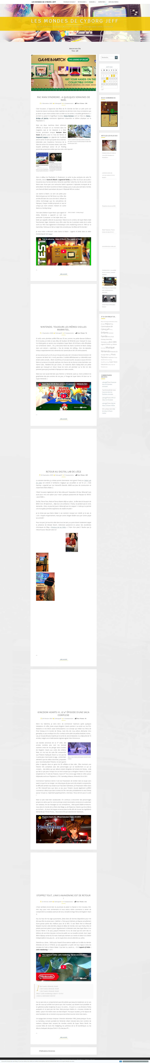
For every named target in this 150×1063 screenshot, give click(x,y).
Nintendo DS (114, 351)
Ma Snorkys (103, 348)
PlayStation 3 (111, 357)
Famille (104, 336)
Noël (107, 355)
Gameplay (104, 342)
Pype (116, 357)
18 (104, 81)
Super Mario (113, 362)
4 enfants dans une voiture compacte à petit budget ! (108, 175)
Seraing (110, 359)
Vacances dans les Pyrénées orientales (109, 384)
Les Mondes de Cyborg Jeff (44, 2)
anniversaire (111, 321)
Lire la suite (64, 274)
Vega (50, 234)
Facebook (111, 333)
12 (107, 78)
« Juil (102, 89)
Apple (103, 324)
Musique (110, 347)
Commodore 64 (107, 326)
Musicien (92, 2)
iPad (108, 342)
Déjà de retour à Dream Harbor (108, 411)
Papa (110, 354)
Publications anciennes (47, 1051)
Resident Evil (104, 359)
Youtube (103, 367)
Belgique (108, 324)
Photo (113, 354)
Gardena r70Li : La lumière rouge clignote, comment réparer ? (109, 272)
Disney (111, 329)
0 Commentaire (68, 103)
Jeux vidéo (113, 342)
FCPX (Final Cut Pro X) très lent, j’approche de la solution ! (109, 290)
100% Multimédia (113, 2)
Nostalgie (103, 354)
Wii (114, 364)
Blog (112, 324)
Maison (115, 344)
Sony (108, 362)
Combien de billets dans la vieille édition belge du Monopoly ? (109, 155)
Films (109, 336)
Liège (111, 344)
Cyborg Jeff (105, 329)
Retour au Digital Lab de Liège (63, 472)
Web (112, 364)
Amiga (106, 321)
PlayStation (104, 357)
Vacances (104, 364)
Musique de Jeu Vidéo (58, 527)
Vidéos (109, 364)
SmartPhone (104, 362)
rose (108, 359)
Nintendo (105, 351)
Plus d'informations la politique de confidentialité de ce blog (135, 1061)
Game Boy (109, 339)
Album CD (103, 321)
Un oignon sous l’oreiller (109, 246)
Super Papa (101, 2)
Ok (120, 1061)
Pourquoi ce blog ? (70, 2)
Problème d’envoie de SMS (108, 206)
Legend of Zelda (105, 344)
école (106, 367)
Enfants (104, 332)
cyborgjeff (58, 103)
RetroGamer (82, 2)
